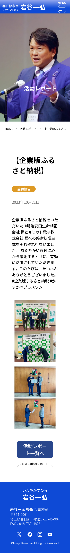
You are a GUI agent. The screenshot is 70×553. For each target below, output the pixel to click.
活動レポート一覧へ (35, 450)
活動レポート (28, 129)
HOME (9, 129)
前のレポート (30, 464)
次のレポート (40, 464)
